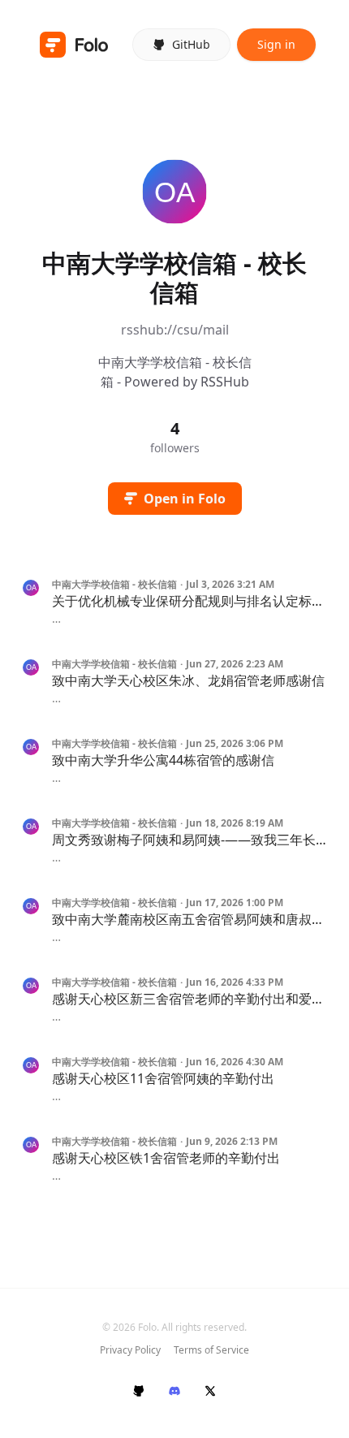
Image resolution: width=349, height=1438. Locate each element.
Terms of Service (211, 1350)
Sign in (276, 44)
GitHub (191, 44)
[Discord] (174, 1391)
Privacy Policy (130, 1350)
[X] (210, 1391)
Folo (147, 1327)
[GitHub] (138, 1391)
